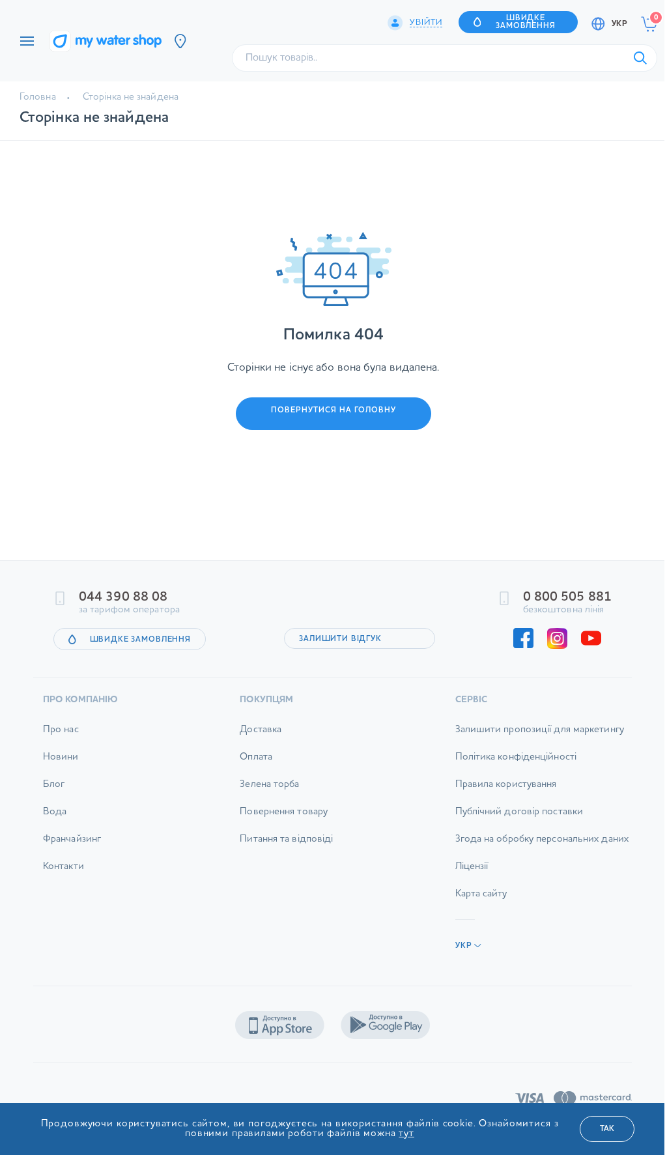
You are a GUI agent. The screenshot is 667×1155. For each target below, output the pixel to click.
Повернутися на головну (333, 410)
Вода (54, 812)
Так (607, 1129)
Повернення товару (284, 812)
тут (406, 1134)
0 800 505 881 (567, 597)
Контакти (63, 867)
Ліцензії (472, 867)
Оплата (256, 757)
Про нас (61, 730)
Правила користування (506, 785)
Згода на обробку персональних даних (542, 839)
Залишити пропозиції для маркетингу (539, 730)
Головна (38, 97)
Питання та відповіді (286, 839)
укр (619, 24)
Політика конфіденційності (516, 757)
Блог (53, 785)
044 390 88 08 (123, 597)
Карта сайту (481, 894)
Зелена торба (269, 785)
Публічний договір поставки (519, 812)
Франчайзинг (72, 839)
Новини (61, 757)
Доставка (260, 730)
